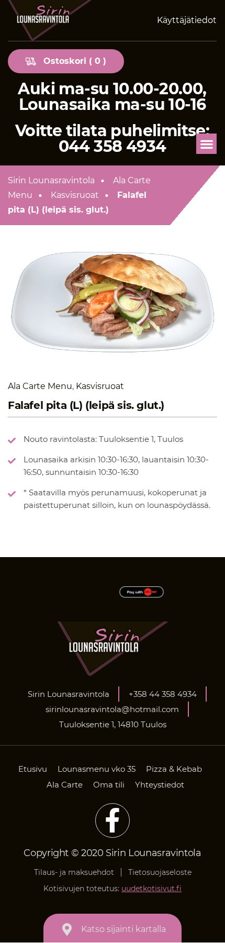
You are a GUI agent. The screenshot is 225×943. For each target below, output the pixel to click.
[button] (206, 144)
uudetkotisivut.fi (151, 888)
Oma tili (109, 785)
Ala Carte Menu (40, 386)
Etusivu (32, 769)
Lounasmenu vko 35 (97, 769)
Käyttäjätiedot (187, 20)
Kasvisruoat (75, 195)
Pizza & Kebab (174, 769)
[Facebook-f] (112, 820)
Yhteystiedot (159, 785)
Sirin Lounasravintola (51, 180)
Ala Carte (65, 785)
